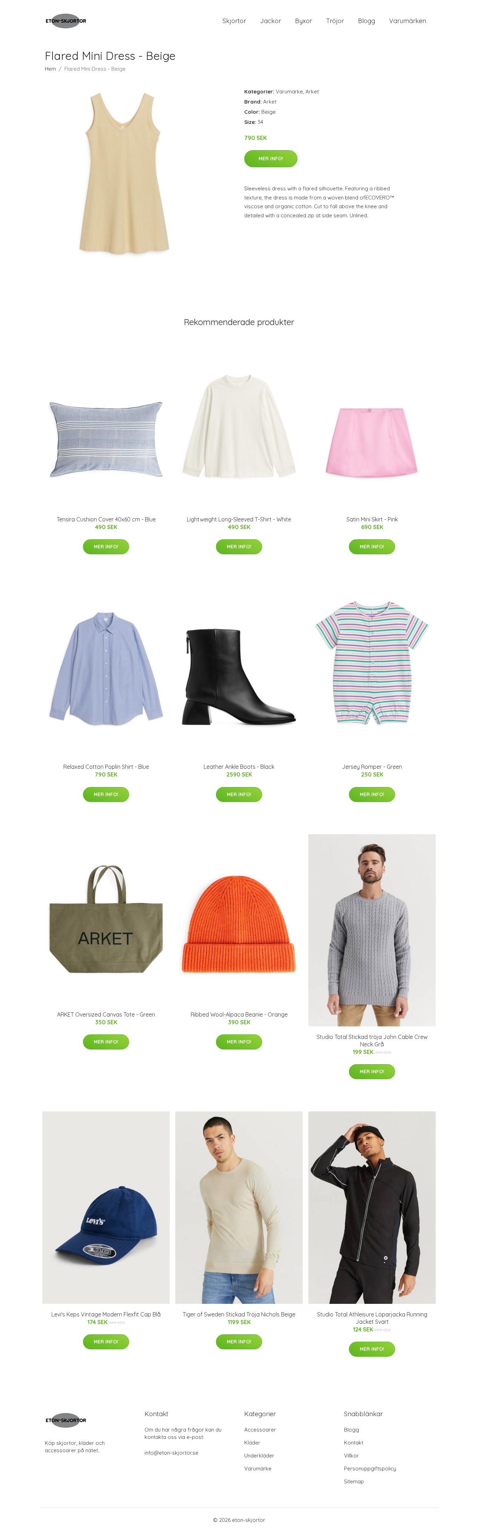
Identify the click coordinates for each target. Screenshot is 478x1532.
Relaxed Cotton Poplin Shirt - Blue (106, 766)
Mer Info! (271, 158)
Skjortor (234, 21)
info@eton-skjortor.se (171, 1452)
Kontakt (353, 1442)
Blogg (366, 21)
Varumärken (407, 21)
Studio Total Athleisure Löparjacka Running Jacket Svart (372, 1318)
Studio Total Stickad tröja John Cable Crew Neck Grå (372, 1040)
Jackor (270, 21)
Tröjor (335, 21)
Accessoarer (260, 1429)
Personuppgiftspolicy (370, 1468)
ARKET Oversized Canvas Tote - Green (106, 1014)
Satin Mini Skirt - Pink (372, 519)
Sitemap (354, 1481)
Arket (312, 91)
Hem (50, 68)
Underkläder (259, 1455)
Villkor (351, 1455)
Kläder (252, 1442)
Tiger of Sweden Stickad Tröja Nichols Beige (239, 1314)
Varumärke (289, 91)
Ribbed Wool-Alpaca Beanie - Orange (239, 1014)
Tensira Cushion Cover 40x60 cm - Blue (106, 519)
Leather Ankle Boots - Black (239, 766)
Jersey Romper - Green (372, 766)
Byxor (303, 21)
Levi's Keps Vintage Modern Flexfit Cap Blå (106, 1314)
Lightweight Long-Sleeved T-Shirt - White (239, 519)
